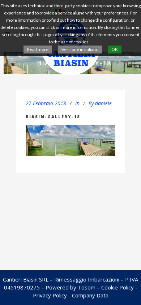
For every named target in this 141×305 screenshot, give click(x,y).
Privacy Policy (50, 295)
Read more (37, 49)
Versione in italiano (79, 49)
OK (114, 49)
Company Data (90, 295)
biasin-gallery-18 (53, 116)
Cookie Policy (117, 287)
